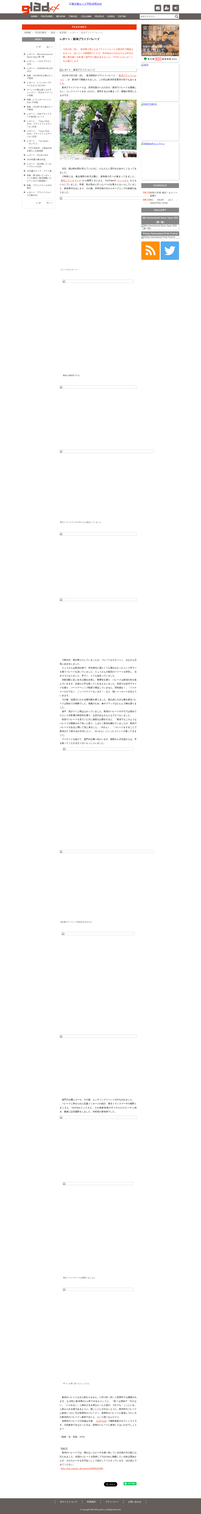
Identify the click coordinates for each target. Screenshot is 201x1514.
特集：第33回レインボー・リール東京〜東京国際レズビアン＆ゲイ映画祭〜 (39, 178)
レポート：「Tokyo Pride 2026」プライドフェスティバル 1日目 (39, 134)
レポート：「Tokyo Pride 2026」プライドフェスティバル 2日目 (39, 124)
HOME (27, 32)
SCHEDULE (160, 185)
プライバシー (112, 1502)
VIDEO (111, 16)
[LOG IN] (175, 8)
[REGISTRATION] (166, 8)
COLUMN (86, 16)
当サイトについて (68, 1502)
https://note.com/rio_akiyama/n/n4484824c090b (82, 1468)
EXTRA (122, 16)
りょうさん (123, 180)
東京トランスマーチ (71, 180)
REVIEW (60, 16)
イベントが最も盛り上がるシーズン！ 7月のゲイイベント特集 (40, 92)
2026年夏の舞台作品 (36, 159)
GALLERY (29, 22)
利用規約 (91, 1502)
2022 (53, 32)
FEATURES (47, 16)
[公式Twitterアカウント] (170, 250)
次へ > (49, 47)
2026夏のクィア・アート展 (39, 171)
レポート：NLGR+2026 (37, 155)
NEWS (34, 16)
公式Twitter (101, 1421)
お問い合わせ (134, 1502)
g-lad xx (41, 8)
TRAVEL (73, 16)
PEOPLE (99, 16)
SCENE (63, 32)
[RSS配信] (150, 250)
